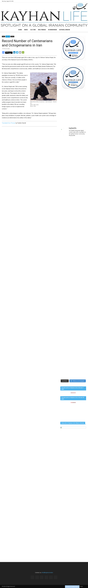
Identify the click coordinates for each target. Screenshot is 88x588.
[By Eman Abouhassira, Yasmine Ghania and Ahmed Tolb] (66, 289)
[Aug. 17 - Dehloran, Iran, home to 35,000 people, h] (66, 158)
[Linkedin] (76, 1)
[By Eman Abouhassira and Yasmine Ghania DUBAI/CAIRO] (80, 261)
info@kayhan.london (47, 572)
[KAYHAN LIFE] (44, 15)
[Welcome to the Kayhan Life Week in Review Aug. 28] (80, 357)
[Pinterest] (79, 1)
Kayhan (7, 36)
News (26, 29)
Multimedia (42, 29)
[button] (84, 30)
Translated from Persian (8, 123)
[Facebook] (70, 1)
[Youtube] (85, 1)
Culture (33, 29)
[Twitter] (82, 1)
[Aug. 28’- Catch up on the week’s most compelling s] (66, 349)
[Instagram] (73, 1)
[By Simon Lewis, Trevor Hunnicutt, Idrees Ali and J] (80, 189)
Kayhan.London (64, 29)
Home (20, 29)
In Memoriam (52, 29)
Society (12, 36)
